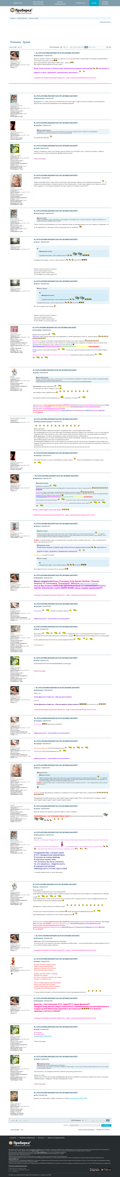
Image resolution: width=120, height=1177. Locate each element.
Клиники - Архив (33, 18)
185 (18, 534)
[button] (61, 47)
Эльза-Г (12, 245)
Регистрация (103, 22)
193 (18, 106)
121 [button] (82, 47)
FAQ (22, 1129)
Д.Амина (12, 966)
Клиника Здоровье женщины (18, 418)
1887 (18, 336)
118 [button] (71, 47)
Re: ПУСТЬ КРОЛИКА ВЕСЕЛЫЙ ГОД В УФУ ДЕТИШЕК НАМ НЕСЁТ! (58, 53)
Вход (109, 22)
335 (18, 636)
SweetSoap (13, 131)
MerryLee (12, 532)
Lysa (11, 1102)
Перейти (66, 1125)
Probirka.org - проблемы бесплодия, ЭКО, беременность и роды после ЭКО (30, 1175)
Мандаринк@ (13, 60)
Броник (12, 376)
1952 (18, 1105)
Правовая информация (27, 1138)
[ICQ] (11, 973)
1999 (18, 156)
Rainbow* (12, 188)
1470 (18, 63)
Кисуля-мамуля (14, 104)
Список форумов (22, 18)
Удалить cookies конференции (86, 1129)
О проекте (13, 1138)
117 (18, 190)
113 (18, 969)
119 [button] (75, 47)
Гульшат (12, 805)
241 (18, 133)
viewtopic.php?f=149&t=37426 (42, 1036)
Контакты (41, 1138)
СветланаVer (13, 333)
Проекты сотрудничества (56, 1138)
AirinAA (12, 153)
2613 (18, 379)
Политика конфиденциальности (18, 1166)
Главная (12, 18)
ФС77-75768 (35, 1150)
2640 (18, 612)
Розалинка (13, 609)
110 (18, 808)
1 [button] (88, 1120)
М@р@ (12, 633)
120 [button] (79, 47)
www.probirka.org (42, 1152)
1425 (18, 247)
